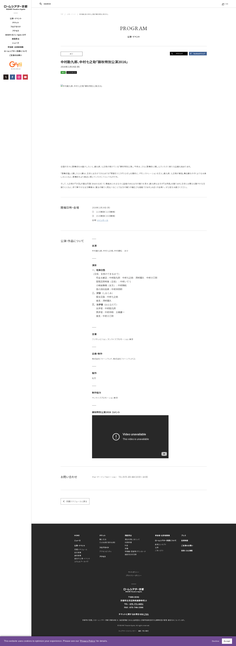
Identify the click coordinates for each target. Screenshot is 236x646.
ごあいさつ (159, 550)
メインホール (102, 220)
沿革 (156, 547)
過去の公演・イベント (82, 558)
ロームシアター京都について (15, 51)
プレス (183, 535)
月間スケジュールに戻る (76, 501)
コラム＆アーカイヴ (81, 561)
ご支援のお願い (15, 55)
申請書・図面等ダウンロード (135, 551)
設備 (126, 548)
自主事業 (77, 552)
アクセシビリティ (105, 551)
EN (227, 4)
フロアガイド (16, 26)
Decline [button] (215, 641)
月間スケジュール (80, 549)
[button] (108, 641)
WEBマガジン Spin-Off (15, 34)
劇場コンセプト (160, 544)
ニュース (15, 43)
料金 (126, 545)
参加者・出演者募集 (16, 47)
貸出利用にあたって (132, 539)
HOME (77, 535)
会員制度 (184, 540)
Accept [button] (227, 641)
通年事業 (77, 555)
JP (223, 4)
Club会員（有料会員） (107, 542)
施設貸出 (15, 38)
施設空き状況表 (131, 554)
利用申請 (128, 542)
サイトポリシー (133, 572)
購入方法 (102, 539)
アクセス (15, 30)
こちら (146, 614)
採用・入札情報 (187, 550)
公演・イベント (16, 18)
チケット (15, 22)
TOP (62, 14)
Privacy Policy (87, 641)
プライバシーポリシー (134, 575)
